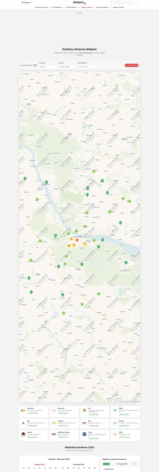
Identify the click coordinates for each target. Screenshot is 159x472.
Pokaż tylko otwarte (26, 65)
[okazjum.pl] (79, 3)
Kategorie (61, 63)
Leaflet (122, 401)
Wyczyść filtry (132, 65)
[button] (76, 231)
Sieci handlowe (82, 63)
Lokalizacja (41, 63)
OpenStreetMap (130, 401)
